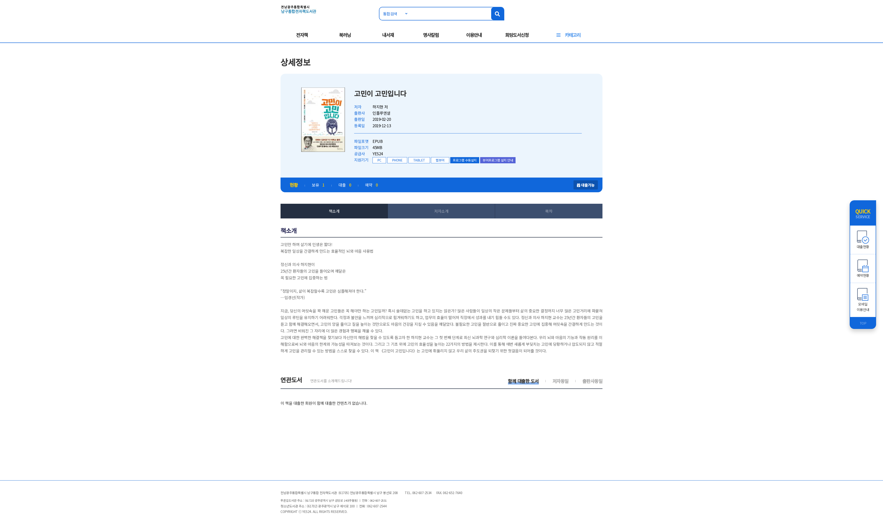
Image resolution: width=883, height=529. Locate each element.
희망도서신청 (517, 34)
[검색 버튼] (497, 13)
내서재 (388, 34)
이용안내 (474, 34)
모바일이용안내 (863, 307)
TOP (863, 323)
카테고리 (573, 34)
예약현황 (863, 275)
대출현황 (863, 246)
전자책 (302, 34)
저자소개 (441, 211)
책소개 (334, 211)
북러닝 (345, 34)
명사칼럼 (431, 34)
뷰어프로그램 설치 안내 (498, 160)
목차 (548, 211)
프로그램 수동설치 (465, 160)
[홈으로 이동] (299, 9)
